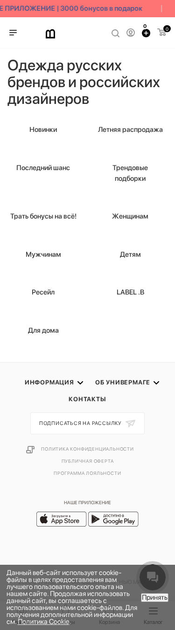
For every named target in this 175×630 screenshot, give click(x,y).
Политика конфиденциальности (87, 449)
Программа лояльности (87, 473)
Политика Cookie (44, 621)
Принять (155, 597)
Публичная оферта (88, 461)
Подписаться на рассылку (81, 423)
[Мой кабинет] (130, 32)
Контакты (87, 399)
